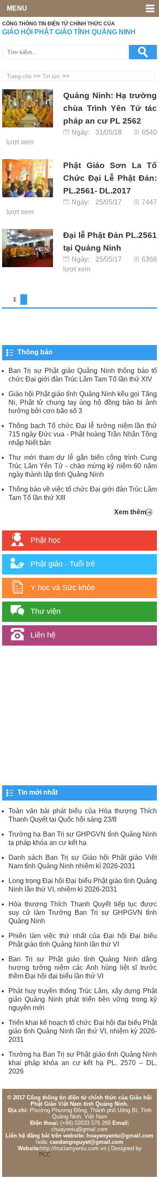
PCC (44, 1154)
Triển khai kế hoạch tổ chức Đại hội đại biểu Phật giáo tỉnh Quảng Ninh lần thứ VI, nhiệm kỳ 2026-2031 (82, 1031)
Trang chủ (19, 76)
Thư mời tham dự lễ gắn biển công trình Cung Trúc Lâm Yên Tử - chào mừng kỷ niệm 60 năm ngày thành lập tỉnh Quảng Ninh (82, 466)
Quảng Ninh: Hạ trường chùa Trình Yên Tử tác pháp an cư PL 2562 (110, 108)
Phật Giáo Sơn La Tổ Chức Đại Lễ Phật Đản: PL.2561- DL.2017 (110, 178)
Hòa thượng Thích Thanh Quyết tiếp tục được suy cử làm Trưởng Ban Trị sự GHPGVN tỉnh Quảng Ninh (82, 912)
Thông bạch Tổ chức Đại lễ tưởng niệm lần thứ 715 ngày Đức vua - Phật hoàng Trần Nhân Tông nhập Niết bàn (82, 434)
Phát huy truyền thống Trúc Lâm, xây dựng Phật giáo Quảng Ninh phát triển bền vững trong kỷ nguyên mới (82, 999)
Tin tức (51, 76)
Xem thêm (130, 512)
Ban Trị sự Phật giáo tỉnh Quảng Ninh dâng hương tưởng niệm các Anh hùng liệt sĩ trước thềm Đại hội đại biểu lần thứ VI (82, 967)
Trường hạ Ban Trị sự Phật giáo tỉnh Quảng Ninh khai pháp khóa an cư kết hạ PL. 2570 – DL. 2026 (82, 1063)
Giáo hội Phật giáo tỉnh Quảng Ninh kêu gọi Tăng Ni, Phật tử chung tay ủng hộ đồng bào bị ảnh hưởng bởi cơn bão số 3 (82, 402)
